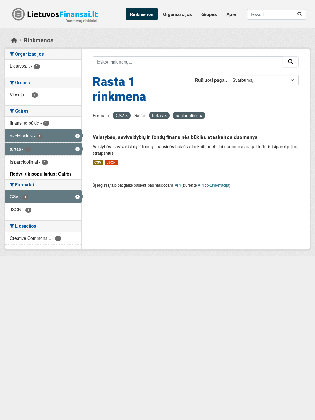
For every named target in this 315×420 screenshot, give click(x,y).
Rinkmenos (142, 14)
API (178, 185)
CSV (97, 162)
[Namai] (14, 40)
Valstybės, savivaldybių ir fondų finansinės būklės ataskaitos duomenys (175, 137)
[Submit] (299, 14)
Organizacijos (177, 14)
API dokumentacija (213, 185)
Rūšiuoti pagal (210, 80)
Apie (231, 14)
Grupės (209, 14)
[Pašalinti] (126, 115)
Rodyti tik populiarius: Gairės (41, 174)
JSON (111, 162)
